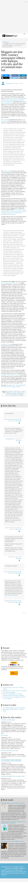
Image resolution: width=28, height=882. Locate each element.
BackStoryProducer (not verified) (13, 601)
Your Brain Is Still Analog (9, 692)
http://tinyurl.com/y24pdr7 (11, 595)
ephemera (14, 393)
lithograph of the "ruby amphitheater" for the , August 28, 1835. (13, 385)
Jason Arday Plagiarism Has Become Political (14, 707)
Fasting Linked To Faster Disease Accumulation (15, 690)
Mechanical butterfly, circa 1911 (9, 750)
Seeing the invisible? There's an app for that (13, 776)
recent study (5, 119)
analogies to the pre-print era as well (10, 375)
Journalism (20, 393)
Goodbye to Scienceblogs (8, 720)
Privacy (3, 868)
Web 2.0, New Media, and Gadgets (14, 395)
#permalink (18, 421)
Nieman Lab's (6, 171)
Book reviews (16, 392)
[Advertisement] (14, 17)
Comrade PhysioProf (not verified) (13, 419)
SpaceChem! (4, 735)
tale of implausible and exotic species (10, 283)
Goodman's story (5, 344)
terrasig (11, 557)
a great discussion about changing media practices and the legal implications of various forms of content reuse (13, 100)
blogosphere (9, 392)
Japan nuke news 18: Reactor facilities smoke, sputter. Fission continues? (13, 822)
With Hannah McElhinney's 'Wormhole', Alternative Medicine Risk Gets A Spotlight (13, 694)
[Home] (10, 36)
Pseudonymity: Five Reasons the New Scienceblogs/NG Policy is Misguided (11, 760)
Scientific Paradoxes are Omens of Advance (13, 803)
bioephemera (5, 42)
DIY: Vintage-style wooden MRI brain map (12, 841)
